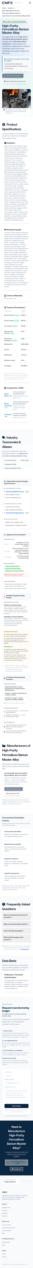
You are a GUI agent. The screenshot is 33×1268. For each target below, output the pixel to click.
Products (4, 1210)
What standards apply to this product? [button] (13, 938)
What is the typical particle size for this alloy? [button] (16, 916)
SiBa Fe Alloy (25, 460)
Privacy (4, 1257)
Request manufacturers (13, 789)
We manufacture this (12, 793)
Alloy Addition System (13, 494)
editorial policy (25, 949)
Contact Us (17, 1169)
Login (3, 1245)
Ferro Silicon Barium (10, 460)
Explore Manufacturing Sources (16, 81)
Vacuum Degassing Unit (13, 497)
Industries (11, 8)
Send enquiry (16, 1106)
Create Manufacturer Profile (17, 1162)
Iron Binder (8, 414)
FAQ (3, 1233)
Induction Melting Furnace (15, 491)
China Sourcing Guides (8, 1227)
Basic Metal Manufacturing (10, 10)
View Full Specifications (13, 75)
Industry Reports (6, 1230)
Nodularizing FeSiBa (10, 464)
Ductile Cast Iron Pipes (13, 507)
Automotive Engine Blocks (15, 513)
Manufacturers (6, 1207)
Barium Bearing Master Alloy (13, 468)
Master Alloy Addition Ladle (14, 522)
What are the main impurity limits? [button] (15, 924)
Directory (4, 1216)
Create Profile (6, 1242)
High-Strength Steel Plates (14, 510)
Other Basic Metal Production (11, 13)
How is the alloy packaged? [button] (13, 931)
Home (4, 8)
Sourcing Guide (6, 1225)
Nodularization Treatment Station (16, 525)
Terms (4, 1254)
